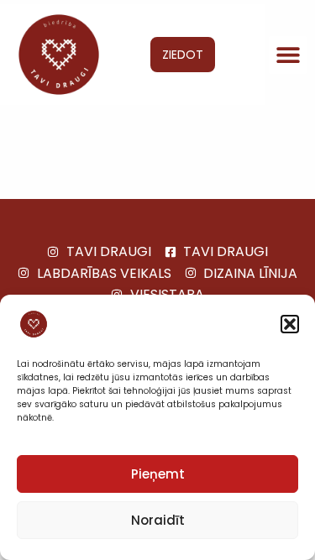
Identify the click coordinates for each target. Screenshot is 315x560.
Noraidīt (158, 520)
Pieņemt (158, 474)
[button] (289, 324)
